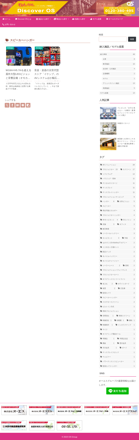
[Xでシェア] (7, 105)
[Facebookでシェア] (12, 105)
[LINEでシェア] (22, 105)
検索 (101, 34)
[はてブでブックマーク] (17, 105)
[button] (28, 105)
